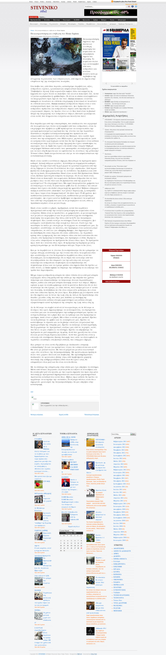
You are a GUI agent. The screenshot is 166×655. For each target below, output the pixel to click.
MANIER (38, 590)
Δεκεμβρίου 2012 (119, 447)
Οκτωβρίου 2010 (119, 515)
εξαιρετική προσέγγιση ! (120, 112)
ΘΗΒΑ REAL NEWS (69, 437)
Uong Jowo (94, 654)
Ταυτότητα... (108, 154)
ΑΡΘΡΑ (116, 553)
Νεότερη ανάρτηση (37, 414)
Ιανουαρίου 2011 (119, 506)
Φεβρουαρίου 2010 (119, 537)
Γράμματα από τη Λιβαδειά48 (74, 516)
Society (63, 1)
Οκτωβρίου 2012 (119, 453)
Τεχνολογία (53, 24)
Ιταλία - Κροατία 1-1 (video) (100, 537)
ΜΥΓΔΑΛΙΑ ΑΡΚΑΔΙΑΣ (43, 493)
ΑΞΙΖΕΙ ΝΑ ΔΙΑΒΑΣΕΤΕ (122, 551)
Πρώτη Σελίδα (35, 20)
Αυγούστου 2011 (119, 486)
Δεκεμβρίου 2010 (119, 509)
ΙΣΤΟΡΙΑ (116, 572)
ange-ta (37, 545)
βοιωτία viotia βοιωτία (69, 512)
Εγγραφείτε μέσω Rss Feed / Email (125, 1)
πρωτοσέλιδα (115, 86)
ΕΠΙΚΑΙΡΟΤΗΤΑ (119, 564)
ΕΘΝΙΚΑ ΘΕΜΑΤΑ (120, 559)
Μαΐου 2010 (117, 529)
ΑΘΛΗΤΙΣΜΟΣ (118, 548)
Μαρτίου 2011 (118, 501)
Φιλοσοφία (72, 24)
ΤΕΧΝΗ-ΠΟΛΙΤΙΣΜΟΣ (121, 595)
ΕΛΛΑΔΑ (116, 561)
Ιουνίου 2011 (118, 492)
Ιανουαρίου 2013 (119, 444)
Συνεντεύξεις (102, 24)
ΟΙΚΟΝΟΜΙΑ (118, 579)
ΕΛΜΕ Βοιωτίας (67, 497)
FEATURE (117, 608)
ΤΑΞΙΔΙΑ (116, 592)
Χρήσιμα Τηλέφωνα (125, 24)
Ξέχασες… (99, 558)
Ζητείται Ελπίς (101, 490)
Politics (42, 1)
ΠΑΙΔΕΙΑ (116, 582)
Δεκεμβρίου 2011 (119, 475)
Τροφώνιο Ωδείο (68, 459)
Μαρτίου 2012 (118, 467)
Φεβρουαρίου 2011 (119, 503)
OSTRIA (37, 610)
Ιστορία (63, 24)
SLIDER (76, 20)
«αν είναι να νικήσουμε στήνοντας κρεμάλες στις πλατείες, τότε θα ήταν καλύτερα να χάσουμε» (119, 98)
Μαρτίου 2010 (118, 534)
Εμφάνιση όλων (74, 526)
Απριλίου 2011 (118, 498)
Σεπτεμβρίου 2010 (119, 518)
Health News (81, 1)
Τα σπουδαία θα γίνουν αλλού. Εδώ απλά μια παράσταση (95, 582)
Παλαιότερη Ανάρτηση (91, 414)
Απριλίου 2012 (118, 464)
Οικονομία (66, 20)
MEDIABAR (117, 611)
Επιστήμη (43, 24)
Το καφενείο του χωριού (47, 498)
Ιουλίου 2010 (118, 523)
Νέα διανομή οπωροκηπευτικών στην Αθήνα (118, 221)
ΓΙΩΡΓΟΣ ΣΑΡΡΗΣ (41, 530)
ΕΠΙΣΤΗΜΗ (117, 566)
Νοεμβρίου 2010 (119, 512)
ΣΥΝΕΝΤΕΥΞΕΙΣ (119, 590)
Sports (89, 1)
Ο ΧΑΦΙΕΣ (38, 439)
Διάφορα (113, 24)
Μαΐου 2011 (117, 495)
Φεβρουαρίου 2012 (119, 470)
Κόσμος (103, 20)
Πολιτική (56, 20)
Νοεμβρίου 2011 (119, 478)
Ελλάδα (47, 20)
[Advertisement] (71, 423)
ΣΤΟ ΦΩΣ (46, 481)
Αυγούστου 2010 (119, 520)
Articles (69, 1)
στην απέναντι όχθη (42, 575)
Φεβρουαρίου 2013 (119, 441)
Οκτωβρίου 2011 (119, 481)
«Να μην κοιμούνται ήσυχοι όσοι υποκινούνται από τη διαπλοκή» (96, 608)
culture (95, 1)
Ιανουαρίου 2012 (119, 472)
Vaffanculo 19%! (110, 188)
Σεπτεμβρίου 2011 (119, 484)
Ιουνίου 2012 (118, 458)
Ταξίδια (81, 24)
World (74, 1)
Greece (36, 1)
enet (32, 392)
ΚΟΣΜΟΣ (116, 577)
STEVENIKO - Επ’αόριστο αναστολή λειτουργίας (119, 119)
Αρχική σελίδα (63, 414)
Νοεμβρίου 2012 (119, 450)
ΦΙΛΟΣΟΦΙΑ (117, 605)
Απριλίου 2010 (118, 532)
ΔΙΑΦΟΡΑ (116, 556)
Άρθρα (95, 20)
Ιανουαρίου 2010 (119, 540)
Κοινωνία (86, 20)
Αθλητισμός (122, 20)
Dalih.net (79, 654)
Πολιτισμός (34, 24)
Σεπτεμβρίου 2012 (119, 455)
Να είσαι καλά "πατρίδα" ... (124, 93)
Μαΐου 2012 (117, 461)
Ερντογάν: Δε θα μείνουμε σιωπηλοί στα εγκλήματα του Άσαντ (96, 468)
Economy (48, 1)
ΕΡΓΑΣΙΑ (116, 569)
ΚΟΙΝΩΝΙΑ (117, 574)
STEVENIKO (42, 654)
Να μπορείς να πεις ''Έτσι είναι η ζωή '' (116, 166)
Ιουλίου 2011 (118, 489)
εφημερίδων (125, 86)
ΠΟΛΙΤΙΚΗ (117, 587)
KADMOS (65, 477)
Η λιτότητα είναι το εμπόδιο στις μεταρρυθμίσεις (119, 211)
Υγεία (112, 20)
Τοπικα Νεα (117, 600)
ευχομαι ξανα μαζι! (119, 106)
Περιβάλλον (90, 24)
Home (31, 1)
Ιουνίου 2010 (118, 526)
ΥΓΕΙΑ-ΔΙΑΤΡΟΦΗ (120, 603)
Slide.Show (56, 1)
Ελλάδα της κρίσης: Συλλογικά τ (49, 17)
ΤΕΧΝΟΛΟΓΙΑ (118, 598)
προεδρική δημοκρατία (43, 555)
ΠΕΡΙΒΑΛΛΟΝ (118, 585)
